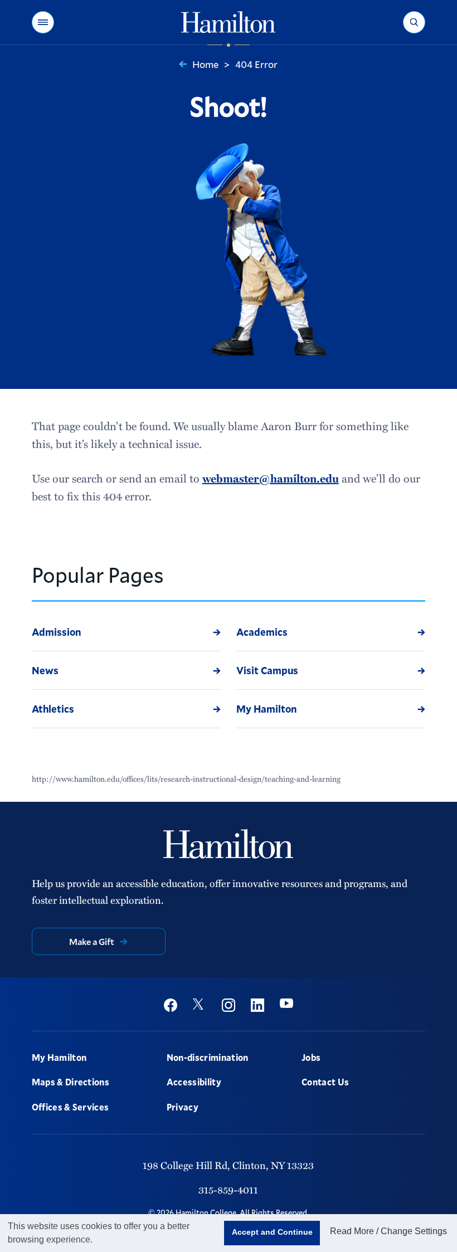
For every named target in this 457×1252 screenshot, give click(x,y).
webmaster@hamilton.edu (270, 478)
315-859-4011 (228, 1189)
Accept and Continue (272, 1231)
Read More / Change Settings (388, 1231)
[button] (43, 22)
